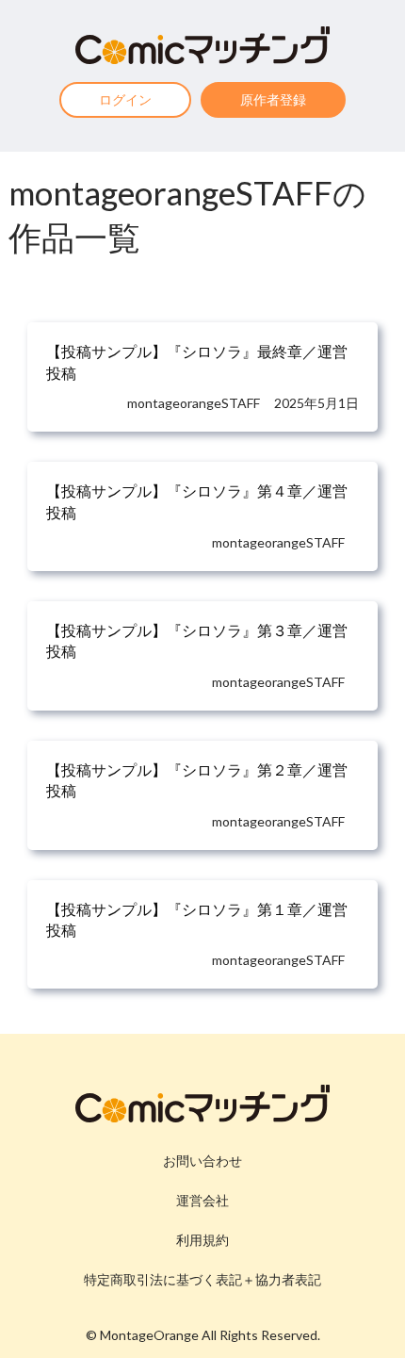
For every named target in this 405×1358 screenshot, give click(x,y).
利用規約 (202, 1240)
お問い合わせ (202, 1161)
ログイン (125, 99)
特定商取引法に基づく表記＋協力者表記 (202, 1279)
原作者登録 (273, 99)
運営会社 (202, 1200)
